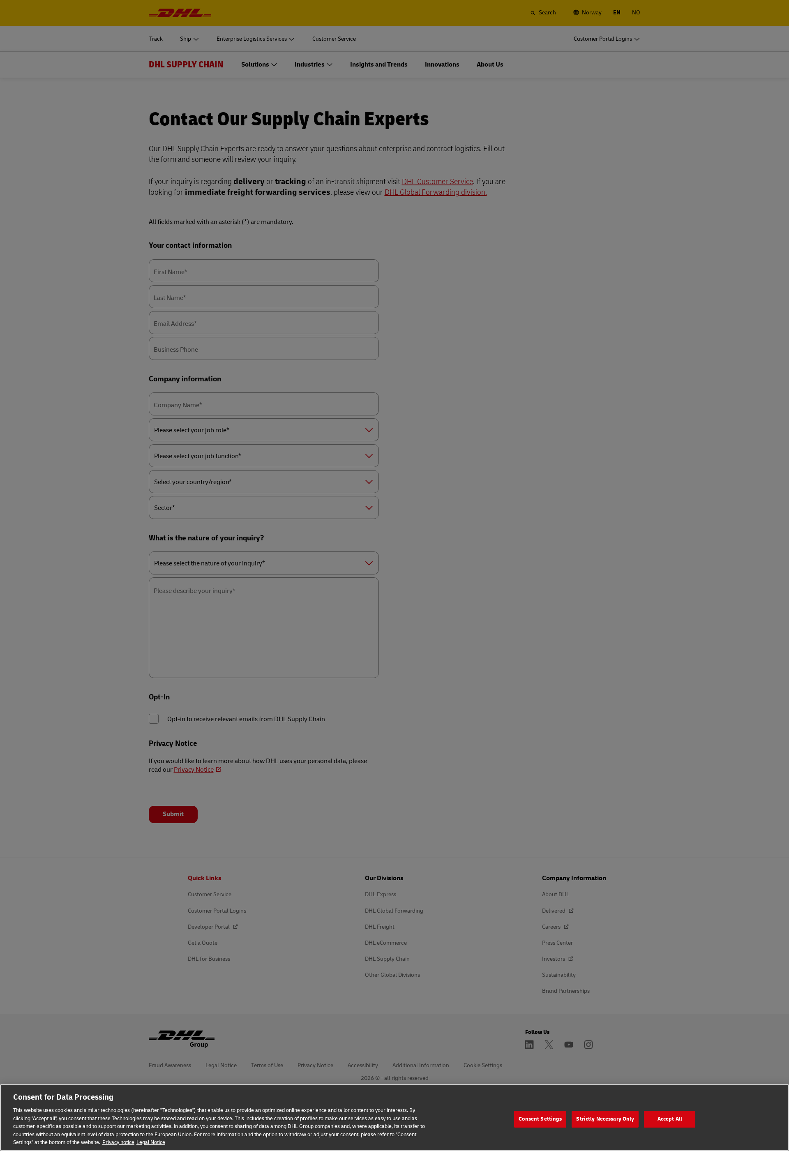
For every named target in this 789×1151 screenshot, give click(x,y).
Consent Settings (540, 1119)
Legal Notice (150, 1142)
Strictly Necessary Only (605, 1119)
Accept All (670, 1119)
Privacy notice (118, 1142)
